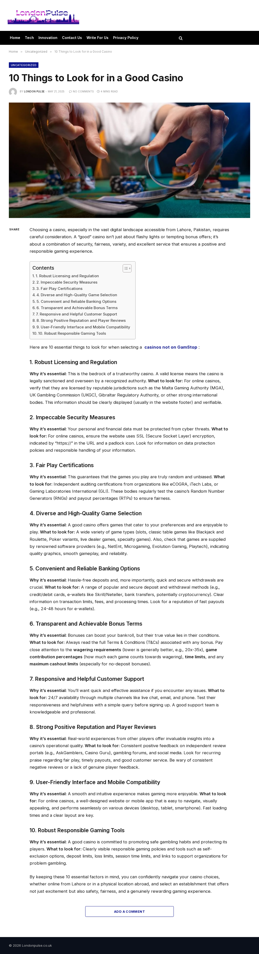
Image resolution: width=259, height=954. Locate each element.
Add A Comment (129, 911)
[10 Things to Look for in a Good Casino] (129, 160)
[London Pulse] (43, 15)
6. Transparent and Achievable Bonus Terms (77, 307)
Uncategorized (23, 65)
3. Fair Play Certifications (59, 288)
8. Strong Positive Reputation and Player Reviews (81, 320)
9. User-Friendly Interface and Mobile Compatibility (83, 327)
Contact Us (72, 37)
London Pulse (34, 91)
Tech (29, 37)
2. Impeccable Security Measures (66, 282)
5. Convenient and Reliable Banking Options (76, 301)
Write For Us (98, 37)
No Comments (83, 91)
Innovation (47, 37)
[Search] (180, 38)
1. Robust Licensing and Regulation (67, 275)
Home (15, 37)
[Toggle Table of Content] (124, 268)
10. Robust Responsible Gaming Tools (72, 333)
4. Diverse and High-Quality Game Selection (76, 294)
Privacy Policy (125, 37)
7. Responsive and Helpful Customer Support (76, 314)
